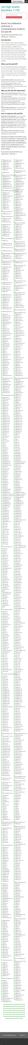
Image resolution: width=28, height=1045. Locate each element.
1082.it (4, 803)
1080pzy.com (18, 276)
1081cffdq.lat (5, 738)
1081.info (4, 439)
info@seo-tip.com (11, 1035)
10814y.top (17, 610)
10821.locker (18, 829)
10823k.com (18, 879)
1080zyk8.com (18, 429)
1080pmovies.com (6, 222)
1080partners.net (19, 160)
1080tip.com (5, 340)
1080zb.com (5, 410)
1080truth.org (5, 346)
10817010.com (18, 658)
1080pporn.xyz (18, 231)
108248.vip (17, 895)
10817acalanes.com (7, 669)
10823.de (4, 863)
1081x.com (17, 793)
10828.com (17, 962)
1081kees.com (5, 761)
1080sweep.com (6, 324)
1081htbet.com (6, 753)
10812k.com (5, 566)
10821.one (4, 831)
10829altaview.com (19, 995)
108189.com (18, 703)
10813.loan (17, 571)
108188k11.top (5, 698)
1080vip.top (5, 367)
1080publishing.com (7, 258)
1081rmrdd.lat (5, 773)
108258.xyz (17, 913)
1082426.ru (5, 892)
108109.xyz (17, 508)
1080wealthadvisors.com (7, 378)
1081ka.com (18, 759)
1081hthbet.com (6, 754)
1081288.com (5, 565)
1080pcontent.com (19, 168)
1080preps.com (6, 234)
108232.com (18, 870)
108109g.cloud (5, 518)
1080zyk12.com (6, 418)
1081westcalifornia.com (7, 793)
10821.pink (17, 831)
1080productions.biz (7, 245)
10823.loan (17, 863)
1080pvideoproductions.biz (7, 261)
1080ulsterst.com (6, 354)
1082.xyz (17, 809)
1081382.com (18, 587)
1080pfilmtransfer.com (7, 188)
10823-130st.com (19, 860)
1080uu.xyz (17, 356)
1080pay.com (5, 163)
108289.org (17, 974)
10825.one (17, 904)
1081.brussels (5, 436)
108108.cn (4, 478)
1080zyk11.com (18, 416)
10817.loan (17, 653)
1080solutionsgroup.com (20, 310)
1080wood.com (6, 386)
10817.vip (4, 656)
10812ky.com (18, 566)
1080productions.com (20, 245)
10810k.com (18, 518)
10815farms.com (6, 624)
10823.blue (4, 862)
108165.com (18, 637)
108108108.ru (18, 489)
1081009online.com (7, 465)
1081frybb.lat (18, 744)
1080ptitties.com (19, 255)
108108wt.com (5, 507)
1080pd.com (5, 169)
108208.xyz (17, 817)
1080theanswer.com (7, 333)
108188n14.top (18, 700)
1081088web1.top (19, 502)
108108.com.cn (18, 479)
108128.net (5, 563)
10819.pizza (5, 710)
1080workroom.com (20, 386)
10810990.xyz (5, 510)
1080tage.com (5, 328)
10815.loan (5, 613)
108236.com (18, 876)
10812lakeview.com (7, 568)
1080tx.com (18, 353)
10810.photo (5, 449)
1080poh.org (5, 226)
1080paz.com (5, 165)
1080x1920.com (6, 392)
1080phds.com (5, 197)
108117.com (5, 540)
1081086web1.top (6, 497)
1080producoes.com (7, 243)
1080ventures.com (19, 357)
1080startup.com (6, 317)
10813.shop (17, 573)
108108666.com (6, 492)
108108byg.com (6, 505)
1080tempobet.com (19, 332)
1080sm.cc (17, 302)
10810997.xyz (18, 515)
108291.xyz (17, 983)
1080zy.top (5, 413)
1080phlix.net (5, 199)
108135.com (5, 582)
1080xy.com (18, 400)
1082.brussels (5, 801)
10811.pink (4, 526)
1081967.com (5, 719)
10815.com (17, 611)
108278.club (5, 952)
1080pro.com (18, 239)
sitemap (8, 1041)
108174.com (5, 663)
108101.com (18, 465)
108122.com (5, 555)
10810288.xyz (5, 470)
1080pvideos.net (19, 262)
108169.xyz (5, 645)
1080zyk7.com (5, 429)
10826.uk (17, 927)
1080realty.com (18, 282)
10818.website (18, 679)
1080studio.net (18, 319)
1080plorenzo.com (6, 218)
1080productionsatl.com (19, 249)
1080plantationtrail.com (6, 211)
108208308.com (6, 819)
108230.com (5, 868)
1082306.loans (5, 870)
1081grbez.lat (18, 749)
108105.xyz (17, 470)
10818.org (4, 677)
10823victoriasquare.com (20, 882)
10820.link (17, 813)
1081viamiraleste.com (20, 788)
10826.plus (4, 925)
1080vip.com (5, 365)
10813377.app (18, 579)
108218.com (5, 842)
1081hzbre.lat (18, 756)
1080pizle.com (5, 205)
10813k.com (18, 589)
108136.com (18, 584)
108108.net (17, 482)
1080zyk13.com (18, 418)
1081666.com (18, 639)
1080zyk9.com (5, 431)
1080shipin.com (6, 299)
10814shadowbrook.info (7, 609)
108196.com (5, 718)
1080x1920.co (18, 391)
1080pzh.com (5, 276)
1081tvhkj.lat (18, 785)
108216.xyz (17, 841)
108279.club (5, 954)
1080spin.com (18, 314)
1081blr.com (18, 736)
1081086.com (18, 491)
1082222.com (18, 853)
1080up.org (17, 354)
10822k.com (18, 858)
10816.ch (4, 627)
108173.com (18, 661)
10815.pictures (5, 615)
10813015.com (18, 576)
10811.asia (4, 523)
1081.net (17, 441)
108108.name (5, 482)
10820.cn (17, 811)
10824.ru (17, 887)
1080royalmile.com (6, 290)
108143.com (5, 602)
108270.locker (18, 946)
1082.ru (16, 806)
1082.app (4, 800)
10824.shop (5, 888)
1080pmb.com (5, 220)
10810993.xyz (18, 511)
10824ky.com (5, 900)
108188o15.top (6, 702)
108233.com (18, 871)
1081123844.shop (19, 536)
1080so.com (5, 305)
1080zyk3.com (5, 426)
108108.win (17, 486)
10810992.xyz (5, 511)
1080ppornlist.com (6, 232)
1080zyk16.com (6, 421)
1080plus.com (18, 218)
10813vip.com (18, 592)
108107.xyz (5, 474)
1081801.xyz (18, 681)
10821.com (5, 829)
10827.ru (4, 943)
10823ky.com (5, 881)
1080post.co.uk (6, 229)
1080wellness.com (19, 381)
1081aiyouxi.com (19, 726)
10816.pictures (18, 632)
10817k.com (5, 671)
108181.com (5, 682)
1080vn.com (18, 369)
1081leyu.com (18, 762)
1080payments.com (19, 163)
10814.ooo (17, 595)
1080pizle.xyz (5, 207)
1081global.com (18, 748)
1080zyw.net (18, 433)
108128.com (18, 561)
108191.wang (5, 714)
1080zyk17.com (18, 421)
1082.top (4, 808)
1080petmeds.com (6, 178)
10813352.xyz (18, 578)
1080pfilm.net (5, 180)
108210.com (18, 834)
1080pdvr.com (5, 172)
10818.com (17, 674)
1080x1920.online (19, 392)
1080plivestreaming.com (7, 216)
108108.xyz (5, 487)
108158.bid (17, 619)
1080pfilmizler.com (19, 184)
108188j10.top (18, 697)
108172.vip (4, 661)
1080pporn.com (6, 231)
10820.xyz (17, 814)
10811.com (5, 524)
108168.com (5, 640)
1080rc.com (5, 279)
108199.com (18, 721)
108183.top (17, 684)
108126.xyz (5, 561)
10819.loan (17, 708)
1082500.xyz (5, 909)
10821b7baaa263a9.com (7, 845)
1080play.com (18, 210)
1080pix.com (5, 204)
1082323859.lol (5, 871)
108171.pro (5, 660)
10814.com (17, 594)
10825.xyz (17, 908)
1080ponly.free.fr (6, 227)
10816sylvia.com (6, 652)
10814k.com (18, 605)
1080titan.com (18, 340)
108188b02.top (5, 690)
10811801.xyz (18, 542)
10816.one (4, 632)
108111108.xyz (18, 532)
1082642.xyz (5, 931)
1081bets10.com (19, 735)
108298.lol (17, 991)
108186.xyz (5, 685)
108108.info (5, 481)
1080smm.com (18, 304)
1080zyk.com (5, 415)
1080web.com (5, 379)
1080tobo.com (5, 343)
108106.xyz (5, 471)
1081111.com (5, 532)
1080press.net (5, 235)
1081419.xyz (18, 600)
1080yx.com (18, 405)
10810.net (17, 447)
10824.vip (4, 890)
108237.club (5, 878)
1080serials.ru (18, 297)
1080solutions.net (6, 308)
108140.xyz (17, 598)
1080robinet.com (19, 288)
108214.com (5, 839)
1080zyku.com (18, 431)
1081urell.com (18, 787)
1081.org (17, 442)
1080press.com (18, 234)
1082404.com (18, 890)
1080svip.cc (18, 322)
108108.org (5, 484)
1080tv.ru (4, 351)
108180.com (5, 681)
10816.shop (5, 634)
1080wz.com (5, 389)
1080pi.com (17, 201)
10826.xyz (17, 928)
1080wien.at (5, 383)
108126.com (18, 560)
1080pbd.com (5, 166)
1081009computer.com (20, 462)
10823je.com (5, 879)
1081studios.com (6, 782)
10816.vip (17, 634)
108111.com (5, 531)
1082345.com (5, 874)
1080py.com (18, 271)
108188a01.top (18, 689)
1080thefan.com (6, 335)
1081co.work (5, 740)
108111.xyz (17, 531)
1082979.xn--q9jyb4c (20, 990)
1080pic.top (18, 202)
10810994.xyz (5, 513)
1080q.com (5, 278)
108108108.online (6, 489)
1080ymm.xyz (5, 404)
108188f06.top (18, 693)
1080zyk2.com (5, 424)
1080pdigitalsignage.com (19, 171)
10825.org (4, 906)
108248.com (5, 895)
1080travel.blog (6, 344)
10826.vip (4, 928)
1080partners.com (6, 160)
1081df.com (5, 743)
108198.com (18, 719)
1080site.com (18, 300)
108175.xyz (17, 665)
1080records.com (6, 287)
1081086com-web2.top (20, 494)
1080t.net (4, 327)
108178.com (5, 668)
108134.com (5, 581)
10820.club (4, 811)
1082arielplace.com (7, 1001)
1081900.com (5, 713)
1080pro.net (5, 240)
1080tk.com (5, 341)
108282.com (5, 971)
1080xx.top (5, 400)
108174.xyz (17, 663)
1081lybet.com (5, 767)
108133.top (5, 578)
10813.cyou (5, 571)
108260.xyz (5, 930)
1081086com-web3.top (7, 495)
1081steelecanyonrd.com (20, 780)
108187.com (18, 685)
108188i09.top (5, 697)
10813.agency (18, 568)
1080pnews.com (19, 224)
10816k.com (5, 648)
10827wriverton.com (7, 960)
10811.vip (17, 526)
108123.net (17, 557)
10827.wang (18, 944)
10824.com (5, 884)
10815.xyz (17, 616)
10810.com (5, 447)
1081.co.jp (17, 436)
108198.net (5, 721)
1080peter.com (18, 176)
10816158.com (5, 636)
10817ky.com (18, 671)
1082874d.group (6, 974)
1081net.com (18, 770)
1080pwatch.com (6, 264)
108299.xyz (5, 995)
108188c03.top (18, 690)
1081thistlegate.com (7, 785)
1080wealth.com (19, 375)
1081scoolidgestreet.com (20, 776)
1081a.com (5, 724)
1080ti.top (17, 336)
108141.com (5, 600)
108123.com (5, 557)
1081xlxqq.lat (18, 795)
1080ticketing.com (6, 338)
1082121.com (18, 837)
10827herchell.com (6, 956)
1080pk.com (18, 207)
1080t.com (17, 325)
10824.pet (17, 885)
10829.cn (17, 977)
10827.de (17, 938)
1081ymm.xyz (5, 798)
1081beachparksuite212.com (20, 733)
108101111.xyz (5, 468)
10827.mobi (5, 939)
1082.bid (17, 800)
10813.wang (18, 574)
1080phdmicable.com (7, 196)
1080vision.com (18, 367)
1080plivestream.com (20, 213)
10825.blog (5, 901)
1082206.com (18, 850)
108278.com (18, 952)
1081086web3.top (6, 499)
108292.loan (5, 985)
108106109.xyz (18, 471)
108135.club (18, 581)
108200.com (5, 816)
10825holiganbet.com (20, 914)
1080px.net (17, 268)
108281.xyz (17, 969)
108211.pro (5, 837)
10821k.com (18, 845)
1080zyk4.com (18, 426)
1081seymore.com (6, 778)
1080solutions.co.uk (7, 307)
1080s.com (5, 291)
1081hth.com (18, 753)
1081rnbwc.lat (18, 773)
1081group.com (6, 751)
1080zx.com (5, 412)
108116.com (5, 539)
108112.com (18, 534)
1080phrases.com (6, 201)
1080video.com (6, 362)
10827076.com (5, 947)
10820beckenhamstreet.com (8, 822)
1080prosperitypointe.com (7, 253)
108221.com (5, 852)
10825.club (17, 901)
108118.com (18, 540)
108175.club (5, 665)
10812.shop (17, 550)
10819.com (5, 708)
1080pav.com (18, 161)
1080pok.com (18, 226)
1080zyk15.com (18, 420)
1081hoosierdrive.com (20, 751)
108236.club (5, 876)
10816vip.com (18, 652)
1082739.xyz (5, 949)
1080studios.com (19, 320)
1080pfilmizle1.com (7, 184)
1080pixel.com (18, 204)
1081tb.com (5, 784)
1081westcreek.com (20, 792)
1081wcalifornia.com (7, 790)
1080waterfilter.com (7, 375)
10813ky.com (18, 590)
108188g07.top (5, 695)
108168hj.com (5, 644)
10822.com (5, 849)
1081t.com (17, 782)
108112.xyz (5, 536)
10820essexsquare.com (19, 822)
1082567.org (18, 911)
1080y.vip (17, 402)
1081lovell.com (5, 765)
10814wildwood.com (20, 608)
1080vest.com (18, 359)
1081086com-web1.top (7, 494)
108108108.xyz (5, 491)
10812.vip (4, 552)
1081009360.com (6, 462)
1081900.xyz (18, 713)
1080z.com (17, 408)
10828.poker (5, 966)
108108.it (17, 481)
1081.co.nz (5, 437)
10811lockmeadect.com (7, 546)
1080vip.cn (17, 364)
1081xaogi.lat (5, 795)
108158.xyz (5, 621)
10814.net (4, 595)
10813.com (17, 569)
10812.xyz (4, 553)
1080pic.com (5, 202)
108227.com (5, 857)
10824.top (17, 888)
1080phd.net (18, 194)
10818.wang (5, 679)
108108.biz (17, 476)
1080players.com (6, 213)
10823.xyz (17, 866)
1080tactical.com (19, 327)
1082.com (17, 801)
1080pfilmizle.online (19, 183)
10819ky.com (18, 722)
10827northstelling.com (19, 958)
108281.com (5, 969)
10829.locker (18, 980)
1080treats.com (19, 344)
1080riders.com (6, 288)
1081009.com (5, 457)
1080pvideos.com (6, 262)
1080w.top (4, 373)
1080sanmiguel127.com (19, 292)
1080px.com (5, 268)
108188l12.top (18, 698)
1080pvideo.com (19, 258)
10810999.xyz (18, 516)
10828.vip (17, 966)
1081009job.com (6, 463)
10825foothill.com (6, 914)
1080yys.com (18, 407)
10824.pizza (5, 887)
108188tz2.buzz (6, 703)
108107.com (18, 473)
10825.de (17, 903)
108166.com (5, 639)
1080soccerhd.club (19, 305)
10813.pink (4, 573)
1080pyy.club (18, 273)
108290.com (5, 983)
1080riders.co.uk (19, 287)
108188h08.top (18, 695)
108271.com (18, 947)
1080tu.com (5, 348)
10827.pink (17, 941)
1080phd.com (5, 194)
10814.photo (5, 597)
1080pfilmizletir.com (7, 186)
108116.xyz (17, 539)
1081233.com (18, 558)
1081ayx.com (5, 729)
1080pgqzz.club (18, 191)
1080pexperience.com (20, 178)
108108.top (5, 486)
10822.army (17, 847)
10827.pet (17, 939)
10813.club (4, 569)
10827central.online (19, 954)
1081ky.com (18, 761)
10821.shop (5, 833)
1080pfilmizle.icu (6, 183)
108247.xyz (17, 893)
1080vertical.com (6, 359)
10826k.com (5, 936)
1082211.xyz (18, 852)
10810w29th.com (6, 521)
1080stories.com (19, 317)
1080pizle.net (18, 205)
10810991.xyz (18, 510)
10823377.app (5, 873)
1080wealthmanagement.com (21, 378)
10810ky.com (5, 520)
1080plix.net (18, 217)
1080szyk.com (18, 324)
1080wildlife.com (19, 383)
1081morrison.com (19, 769)
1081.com (17, 437)
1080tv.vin (4, 353)
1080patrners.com (6, 161)
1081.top (17, 444)
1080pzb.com (18, 275)
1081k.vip (4, 759)
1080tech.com (5, 330)
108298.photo (5, 993)
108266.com (5, 933)
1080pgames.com (19, 189)
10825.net (4, 904)
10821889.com (18, 842)
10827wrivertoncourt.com (20, 961)
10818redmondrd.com (7, 706)
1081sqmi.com (5, 779)
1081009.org (18, 458)
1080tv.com (18, 349)
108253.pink (18, 909)
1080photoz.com (19, 199)
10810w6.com (18, 521)
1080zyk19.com (18, 423)
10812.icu (4, 550)
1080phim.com (18, 197)
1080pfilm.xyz (18, 180)
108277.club (5, 951)
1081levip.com (5, 762)
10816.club (17, 627)
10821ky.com (5, 847)
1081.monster (5, 441)
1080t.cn (4, 325)
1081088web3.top (19, 503)
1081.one (4, 442)
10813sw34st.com (6, 592)
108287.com (5, 972)
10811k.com (5, 544)
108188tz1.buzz (19, 702)
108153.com (5, 619)
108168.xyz (17, 642)
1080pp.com (18, 229)
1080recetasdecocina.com (20, 285)
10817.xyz (17, 656)
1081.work (17, 445)
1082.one (4, 806)
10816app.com (5, 647)
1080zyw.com (5, 433)
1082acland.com (6, 1000)
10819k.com (5, 722)
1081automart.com (7, 727)
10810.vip (4, 450)
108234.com (18, 873)
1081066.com (5, 473)
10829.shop (17, 982)
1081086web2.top (19, 497)
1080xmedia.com (6, 399)
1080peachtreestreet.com (20, 175)
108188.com (5, 687)
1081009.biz (18, 455)
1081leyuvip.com (19, 764)
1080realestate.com (7, 282)
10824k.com (18, 898)
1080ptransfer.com (7, 256)
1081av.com (18, 727)
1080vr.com (5, 372)
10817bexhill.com (19, 669)
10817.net (4, 655)
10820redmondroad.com (19, 826)
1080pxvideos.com (19, 270)
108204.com (18, 816)
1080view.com (5, 364)
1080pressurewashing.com (7, 238)
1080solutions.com (19, 307)
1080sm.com (5, 304)
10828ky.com (18, 975)
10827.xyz (4, 946)
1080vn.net (5, 370)
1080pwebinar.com (6, 267)
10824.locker (5, 885)
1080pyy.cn (5, 275)
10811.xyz (4, 528)
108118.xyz (5, 542)
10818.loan (5, 676)
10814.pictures (18, 597)
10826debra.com (6, 935)
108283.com (18, 971)
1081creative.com (6, 741)
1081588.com (18, 621)
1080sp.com (5, 314)
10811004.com (5, 529)
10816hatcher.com (19, 647)
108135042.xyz (18, 582)
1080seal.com (18, 296)
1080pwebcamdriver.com (19, 265)
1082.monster (5, 805)
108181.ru (17, 682)
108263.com (18, 930)
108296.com (18, 987)
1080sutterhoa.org (6, 322)
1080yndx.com (18, 404)
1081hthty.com (18, 754)
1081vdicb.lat (5, 788)
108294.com (5, 987)
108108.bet (5, 476)
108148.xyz (17, 603)
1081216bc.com (19, 553)
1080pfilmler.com (19, 186)
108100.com (5, 452)
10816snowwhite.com (20, 650)
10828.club (4, 962)
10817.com (5, 653)
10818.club (17, 673)
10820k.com (18, 823)
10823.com (17, 862)
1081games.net (18, 746)
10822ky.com (5, 860)
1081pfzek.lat (18, 772)
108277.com (18, 951)
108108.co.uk (18, 478)
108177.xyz (17, 666)
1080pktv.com (5, 209)
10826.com (17, 920)
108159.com (5, 623)
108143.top (17, 602)
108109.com (18, 507)
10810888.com (18, 500)
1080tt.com (18, 346)
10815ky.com (5, 626)
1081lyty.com (18, 767)
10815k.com (18, 624)
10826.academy (6, 920)
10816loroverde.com (7, 650)
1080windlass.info (6, 384)
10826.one (4, 923)
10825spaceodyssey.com (20, 918)
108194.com (18, 716)
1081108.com (18, 529)
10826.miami (18, 922)
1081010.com (18, 466)
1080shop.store (18, 299)
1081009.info (18, 457)
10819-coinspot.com (20, 706)
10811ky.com (18, 544)
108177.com (5, 666)
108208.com (5, 817)
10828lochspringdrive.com (7, 978)
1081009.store (5, 460)
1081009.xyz (18, 460)
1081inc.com (5, 757)
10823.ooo (4, 865)
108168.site (5, 642)
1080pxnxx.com (6, 270)
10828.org (17, 964)
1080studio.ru (5, 320)
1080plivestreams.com (20, 215)
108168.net (17, 640)
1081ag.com (5, 726)
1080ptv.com (18, 256)
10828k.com (5, 975)
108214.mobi (18, 839)
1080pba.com (18, 165)
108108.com (5, 479)
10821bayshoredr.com (20, 844)
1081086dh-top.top (19, 495)
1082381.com (18, 878)
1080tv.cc (4, 349)
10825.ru (17, 906)
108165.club (5, 637)
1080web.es (18, 379)
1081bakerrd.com (19, 729)
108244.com (18, 892)
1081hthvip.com (6, 756)
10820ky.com (5, 825)
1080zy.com (18, 412)
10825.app (17, 900)
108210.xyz (5, 836)
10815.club (4, 611)
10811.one (17, 524)
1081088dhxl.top (6, 502)
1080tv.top (17, 351)
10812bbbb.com (19, 565)
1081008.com (5, 455)
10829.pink (4, 982)
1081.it (16, 439)
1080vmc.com (5, 369)
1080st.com (18, 315)
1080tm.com (18, 341)
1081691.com (18, 645)
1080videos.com (19, 362)
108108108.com (19, 487)
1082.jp (16, 803)
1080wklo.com (18, 384)
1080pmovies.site (6, 224)
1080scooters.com (6, 296)
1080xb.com (18, 394)
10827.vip (4, 944)
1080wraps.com (19, 387)
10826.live (4, 922)
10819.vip (4, 711)
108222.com (5, 853)
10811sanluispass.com (20, 547)
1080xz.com (5, 402)
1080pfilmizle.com (19, 181)
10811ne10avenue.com (20, 545)
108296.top (5, 988)
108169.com (18, 644)
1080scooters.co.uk (19, 294)
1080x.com (17, 389)
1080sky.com (5, 302)
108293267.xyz (18, 985)
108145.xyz (5, 603)
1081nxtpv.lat (5, 772)
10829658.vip (18, 988)
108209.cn (17, 819)
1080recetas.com (6, 284)
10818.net (17, 676)
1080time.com (18, 338)
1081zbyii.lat (18, 798)
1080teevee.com (19, 330)
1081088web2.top (6, 503)
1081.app (4, 434)
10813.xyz (4, 576)
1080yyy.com (5, 408)
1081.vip (4, 445)
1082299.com (5, 858)
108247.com (5, 893)
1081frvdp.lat (5, 744)
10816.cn (4, 629)
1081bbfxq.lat (5, 731)
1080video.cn (18, 361)
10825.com (5, 903)
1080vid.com (5, 361)
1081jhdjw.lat (18, 757)
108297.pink (5, 990)
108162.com (18, 636)
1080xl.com (17, 397)
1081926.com (5, 716)
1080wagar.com (18, 373)
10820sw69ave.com (7, 828)
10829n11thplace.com (7, 998)
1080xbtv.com (18, 395)
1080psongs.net (6, 255)
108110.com (18, 528)
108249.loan (5, 896)
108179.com (18, 668)
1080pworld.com (19, 267)
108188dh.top (18, 692)
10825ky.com (18, 916)
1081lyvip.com (5, 769)
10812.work (17, 552)
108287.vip (17, 972)
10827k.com (18, 956)
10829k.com (5, 996)
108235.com (18, 874)
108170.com (5, 658)
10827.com (5, 938)
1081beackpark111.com (6, 736)
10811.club (17, 523)
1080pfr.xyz (17, 188)
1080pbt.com (18, 166)
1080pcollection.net (7, 168)
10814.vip (4, 598)
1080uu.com (5, 356)
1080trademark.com (20, 343)
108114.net (5, 537)
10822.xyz (4, 850)
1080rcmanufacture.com (20, 281)
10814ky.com (18, 607)
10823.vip (4, 866)
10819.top (17, 710)
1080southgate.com (7, 311)
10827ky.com (5, 957)
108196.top (17, 718)
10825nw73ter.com (6, 917)
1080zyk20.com (18, 424)
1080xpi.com (18, 399)
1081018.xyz (18, 468)
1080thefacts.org (19, 333)
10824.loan (17, 884)
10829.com (17, 979)
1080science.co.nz (6, 294)
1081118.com (5, 534)
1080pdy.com (18, 172)
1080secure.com (6, 297)
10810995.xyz (18, 513)
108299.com (18, 993)
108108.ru (17, 484)
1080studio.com (6, 319)
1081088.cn (17, 499)
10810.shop (17, 449)
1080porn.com (18, 227)
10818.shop (17, 677)
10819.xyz (17, 711)
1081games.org (6, 748)
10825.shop (5, 908)
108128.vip (17, 563)
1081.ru (4, 444)
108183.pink (5, 684)
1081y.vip (4, 797)
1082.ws (4, 809)
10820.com (5, 813)
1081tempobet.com (19, 784)
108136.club (5, 584)
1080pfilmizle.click (6, 181)
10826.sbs (17, 925)
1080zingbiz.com (19, 410)
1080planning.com (19, 209)
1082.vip (17, 808)
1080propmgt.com (19, 250)
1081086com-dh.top (20, 492)
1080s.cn (17, 290)
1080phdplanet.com (19, 196)
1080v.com (5, 357)
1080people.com (6, 176)
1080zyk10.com (6, 416)
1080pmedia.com (19, 220)
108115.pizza (18, 537)
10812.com (17, 549)
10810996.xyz (5, 515)
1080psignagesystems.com (20, 253)
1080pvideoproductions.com (20, 261)
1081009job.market (19, 463)
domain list (22, 1035)
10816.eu (4, 631)
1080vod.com (18, 370)
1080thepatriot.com (19, 335)
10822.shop (17, 849)
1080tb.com (18, 328)
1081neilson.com (6, 770)
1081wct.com (18, 790)
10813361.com (5, 579)
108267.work (18, 933)
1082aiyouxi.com (19, 1000)
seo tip (9, 1039)
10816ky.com (18, 648)
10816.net (17, 631)
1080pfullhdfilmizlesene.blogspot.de (9, 190)
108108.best (18, 474)
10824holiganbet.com (7, 898)
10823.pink (17, 865)
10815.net (17, 613)
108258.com (5, 913)
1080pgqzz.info (6, 193)
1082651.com (18, 931)
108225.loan (5, 855)
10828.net (4, 964)
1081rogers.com (6, 775)
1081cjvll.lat (17, 738)
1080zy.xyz (17, 413)
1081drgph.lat (18, 743)
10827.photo (5, 941)
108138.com (18, 586)
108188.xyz (17, 687)
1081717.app (18, 660)
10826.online (18, 923)
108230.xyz (17, 868)
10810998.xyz (5, 516)
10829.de (4, 980)
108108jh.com (18, 505)
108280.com (18, 967)
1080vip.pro (17, 365)
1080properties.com (7, 250)
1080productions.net (20, 246)
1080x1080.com (6, 391)
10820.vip (4, 814)
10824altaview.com (19, 896)
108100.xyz (5, 453)
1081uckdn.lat (5, 787)
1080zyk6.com (18, 428)
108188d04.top (5, 692)
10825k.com (5, 916)
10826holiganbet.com (20, 935)
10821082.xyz (18, 836)
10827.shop (17, 943)
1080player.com (18, 212)
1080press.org (18, 235)
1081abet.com (18, 724)
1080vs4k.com (18, 372)
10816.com (17, 629)
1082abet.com (18, 998)
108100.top (17, 452)
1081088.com (5, 500)
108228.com (18, 857)
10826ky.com (18, 936)
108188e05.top (5, 693)
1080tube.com (18, 348)
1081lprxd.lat (18, 765)
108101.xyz (5, 466)
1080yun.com (5, 405)
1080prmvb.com (19, 237)
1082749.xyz (18, 949)
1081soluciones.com (20, 778)
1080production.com (20, 243)
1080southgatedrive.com (20, 312)
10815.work (5, 616)
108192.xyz (17, 714)
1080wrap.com (5, 387)
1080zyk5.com (5, 428)
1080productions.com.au (7, 247)
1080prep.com (18, 232)
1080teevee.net (6, 332)
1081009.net (5, 458)
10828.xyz (4, 967)
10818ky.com (18, 705)
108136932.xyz (5, 586)
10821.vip (17, 833)
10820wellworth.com (20, 828)
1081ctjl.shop (18, 741)
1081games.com (6, 746)
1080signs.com (6, 300)
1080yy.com (5, 407)
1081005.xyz (18, 453)
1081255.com (5, 560)
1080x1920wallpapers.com (7, 395)
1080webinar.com (6, 381)
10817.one (17, 655)
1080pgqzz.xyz (18, 193)
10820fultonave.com (7, 823)
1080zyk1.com (18, 415)
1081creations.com (19, 740)
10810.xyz (17, 450)
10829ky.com (18, 996)
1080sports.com (6, 315)
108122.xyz (17, 555)
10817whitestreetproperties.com (9, 674)
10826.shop (5, 927)
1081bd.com (18, 731)
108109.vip (4, 508)
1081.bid (17, 434)
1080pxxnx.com (6, 271)
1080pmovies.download (19, 223)
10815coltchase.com (20, 623)
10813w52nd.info (6, 594)
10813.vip (4, 574)
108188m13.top (6, 700)
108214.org (5, 841)
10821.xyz (4, 834)
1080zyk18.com (6, 423)
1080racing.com (19, 278)
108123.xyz (5, 558)
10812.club (4, 549)
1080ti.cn (4, 336)
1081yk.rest (17, 797)
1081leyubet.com (6, 764)
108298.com (5, 991)
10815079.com (5, 618)
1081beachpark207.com (6, 733)
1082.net (17, 805)
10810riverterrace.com (20, 520)
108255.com (5, 911)
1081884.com (5, 689)
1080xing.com (5, 397)
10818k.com (5, 705)
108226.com (18, 855)
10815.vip (17, 615)
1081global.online (6, 749)
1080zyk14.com (6, 420)
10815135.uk (18, 618)
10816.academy (18, 626)
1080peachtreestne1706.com (8, 175)
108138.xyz (5, 587)
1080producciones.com (19, 241)
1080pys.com (5, 273)
